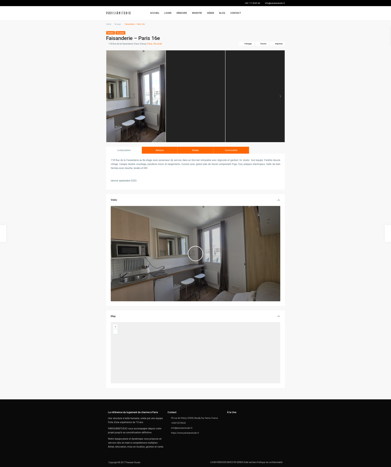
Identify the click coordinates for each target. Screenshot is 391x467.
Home (108, 24)
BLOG (222, 13)
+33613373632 (178, 423)
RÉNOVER (182, 13)
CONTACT (235, 13)
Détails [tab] (195, 150)
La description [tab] (124, 150)
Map (113, 316)
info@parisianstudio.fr (182, 428)
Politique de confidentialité (270, 462)
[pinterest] (115, 3)
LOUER (168, 13)
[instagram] (122, 3)
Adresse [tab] (160, 150)
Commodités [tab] (231, 150)
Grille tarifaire (250, 462)
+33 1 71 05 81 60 (252, 3)
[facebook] (109, 3)
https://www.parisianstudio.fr (185, 433)
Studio (110, 33)
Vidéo (114, 199)
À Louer (118, 24)
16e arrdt (157, 44)
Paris (149, 44)
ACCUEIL (154, 13)
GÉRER (210, 13)
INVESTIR (197, 13)
